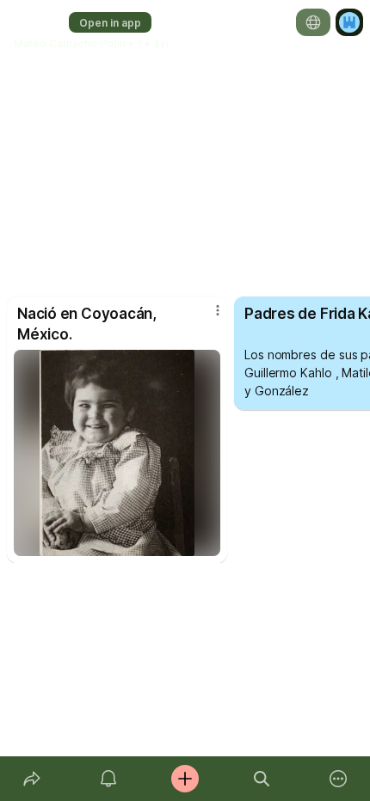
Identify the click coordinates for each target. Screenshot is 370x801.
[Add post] (185, 778)
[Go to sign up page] (349, 22)
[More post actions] (206, 317)
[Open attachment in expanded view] (117, 453)
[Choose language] (313, 22)
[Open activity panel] (108, 778)
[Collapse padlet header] (180, 61)
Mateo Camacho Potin (70, 44)
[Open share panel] (31, 778)
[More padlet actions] (339, 778)
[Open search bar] (262, 779)
